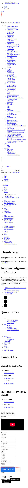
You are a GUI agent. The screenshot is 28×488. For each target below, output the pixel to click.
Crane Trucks (10, 36)
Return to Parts (15, 479)
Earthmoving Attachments (13, 54)
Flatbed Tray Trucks (12, 39)
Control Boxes (10, 104)
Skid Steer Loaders (11, 64)
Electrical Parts (10, 90)
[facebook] (5, 298)
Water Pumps (10, 102)
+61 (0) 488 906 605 (9, 407)
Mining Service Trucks (12, 26)
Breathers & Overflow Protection (15, 97)
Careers (5, 6)
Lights (8, 116)
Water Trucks (10, 33)
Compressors (10, 110)
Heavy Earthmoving (12, 28)
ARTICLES (7, 342)
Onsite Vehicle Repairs (12, 124)
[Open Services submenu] (8, 179)
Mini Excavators (11, 63)
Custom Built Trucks (12, 328)
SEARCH (8, 166)
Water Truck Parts (11, 86)
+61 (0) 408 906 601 (9, 378)
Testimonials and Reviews (13, 155)
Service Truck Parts (11, 85)
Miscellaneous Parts (12, 99)
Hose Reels (9, 103)
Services (6, 118)
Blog (8, 145)
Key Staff (9, 151)
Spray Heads (10, 100)
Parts (5, 84)
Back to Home (4, 262)
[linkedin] (5, 302)
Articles (6, 144)
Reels (8, 93)
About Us (6, 148)
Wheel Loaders (10, 43)
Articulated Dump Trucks (13, 44)
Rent (5, 25)
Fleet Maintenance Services (13, 135)
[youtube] (5, 306)
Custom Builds (10, 72)
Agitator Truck (10, 58)
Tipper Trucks (10, 40)
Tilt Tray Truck (10, 37)
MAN (8, 107)
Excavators (9, 53)
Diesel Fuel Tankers (12, 77)
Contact (6, 192)
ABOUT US (7, 343)
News (8, 146)
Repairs (9, 337)
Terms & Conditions (9, 350)
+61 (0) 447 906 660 (9, 383)
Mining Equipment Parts (13, 330)
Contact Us (6, 9)
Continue (6, 482)
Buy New (9, 70)
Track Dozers (10, 47)
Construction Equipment (13, 29)
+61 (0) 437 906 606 (9, 402)
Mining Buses (10, 30)
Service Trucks (10, 32)
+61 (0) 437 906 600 (9, 373)
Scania (8, 109)
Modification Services (12, 121)
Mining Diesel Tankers (12, 51)
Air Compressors (11, 60)
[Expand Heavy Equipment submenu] (13, 229)
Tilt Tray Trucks (11, 79)
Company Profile (11, 153)
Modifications (10, 339)
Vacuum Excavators (12, 56)
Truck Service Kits (11, 88)
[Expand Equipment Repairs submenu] (14, 226)
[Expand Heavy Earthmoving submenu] (14, 203)
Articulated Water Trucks (13, 46)
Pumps (8, 92)
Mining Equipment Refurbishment (15, 132)
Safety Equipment (11, 117)
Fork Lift (9, 67)
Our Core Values (11, 152)
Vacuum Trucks (11, 81)
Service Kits (10, 113)
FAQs (5, 7)
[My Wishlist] (1, 16)
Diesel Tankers (10, 35)
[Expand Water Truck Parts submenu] (13, 218)
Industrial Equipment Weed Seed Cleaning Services (15, 141)
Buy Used (9, 71)
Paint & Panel (10, 128)
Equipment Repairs (11, 120)
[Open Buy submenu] (6, 176)
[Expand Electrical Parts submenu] (12, 222)
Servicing (9, 340)
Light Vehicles (10, 42)
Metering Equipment (12, 96)
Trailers (8, 65)
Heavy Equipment (11, 123)
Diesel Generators (11, 61)
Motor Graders (10, 50)
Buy (5, 68)
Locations (6, 349)
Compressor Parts (11, 89)
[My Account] (1, 13)
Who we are (10, 149)
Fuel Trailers (10, 57)
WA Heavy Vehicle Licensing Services (16, 139)
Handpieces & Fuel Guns (13, 95)
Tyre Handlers (10, 49)
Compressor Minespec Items (14, 111)
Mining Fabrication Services (14, 134)
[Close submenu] (1, 21)
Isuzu (8, 106)
